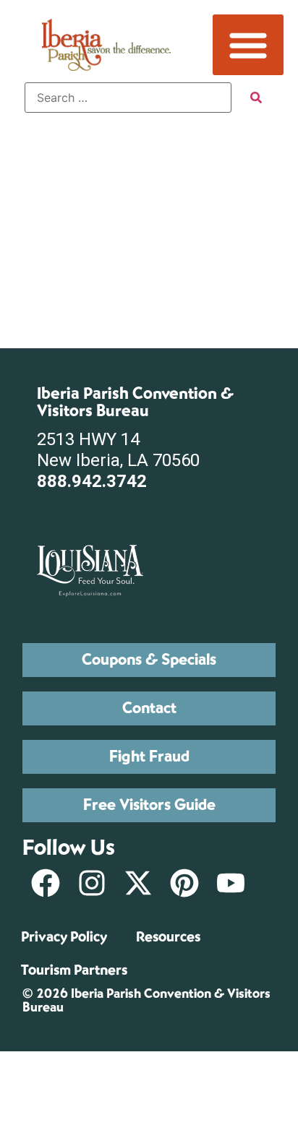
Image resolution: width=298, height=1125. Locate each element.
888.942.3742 (92, 481)
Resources (168, 937)
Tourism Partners (74, 970)
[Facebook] (45, 883)
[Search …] (128, 97)
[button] (248, 44)
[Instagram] (92, 883)
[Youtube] (231, 883)
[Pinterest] (184, 883)
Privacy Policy (64, 937)
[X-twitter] (138, 883)
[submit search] (256, 97)
